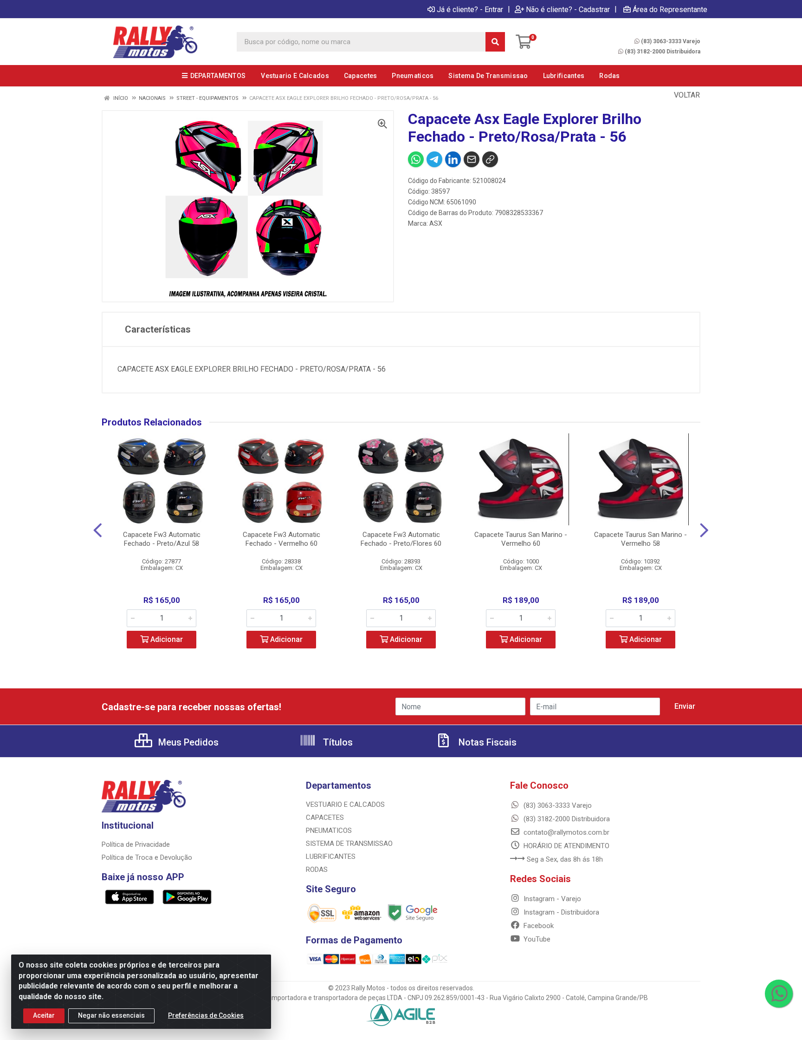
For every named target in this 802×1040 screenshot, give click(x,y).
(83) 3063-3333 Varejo (670, 41)
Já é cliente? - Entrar (470, 9)
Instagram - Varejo (551, 899)
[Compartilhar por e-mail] (471, 159)
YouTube (536, 939)
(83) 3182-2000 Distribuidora (662, 51)
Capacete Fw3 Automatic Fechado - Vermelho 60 (281, 539)
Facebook (538, 926)
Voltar (686, 95)
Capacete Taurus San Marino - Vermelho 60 (520, 539)
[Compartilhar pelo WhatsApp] (416, 159)
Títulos (337, 742)
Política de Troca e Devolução (147, 857)
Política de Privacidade (136, 844)
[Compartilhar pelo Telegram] (434, 159)
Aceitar (44, 1015)
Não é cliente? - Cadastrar (568, 9)
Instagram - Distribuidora (560, 912)
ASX (435, 223)
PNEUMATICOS (329, 830)
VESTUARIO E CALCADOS (345, 804)
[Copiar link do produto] (490, 159)
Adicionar (166, 639)
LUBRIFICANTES (331, 856)
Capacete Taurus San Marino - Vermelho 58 (640, 539)
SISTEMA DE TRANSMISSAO (349, 843)
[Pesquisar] (495, 42)
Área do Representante (670, 9)
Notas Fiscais (486, 742)
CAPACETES (325, 817)
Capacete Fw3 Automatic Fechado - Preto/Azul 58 (161, 539)
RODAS (317, 869)
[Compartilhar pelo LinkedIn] (453, 159)
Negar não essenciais (111, 1015)
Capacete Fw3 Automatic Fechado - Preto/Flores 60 (401, 539)
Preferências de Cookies (206, 1015)
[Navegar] (97, 530)
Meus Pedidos (187, 742)
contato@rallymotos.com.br (565, 832)
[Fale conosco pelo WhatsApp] (779, 993)
